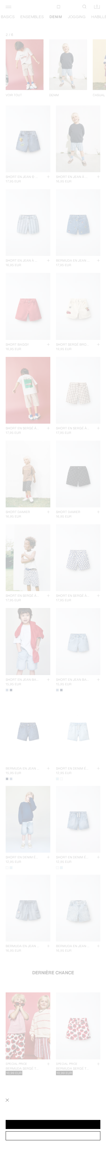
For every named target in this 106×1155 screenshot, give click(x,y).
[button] (53, 1124)
